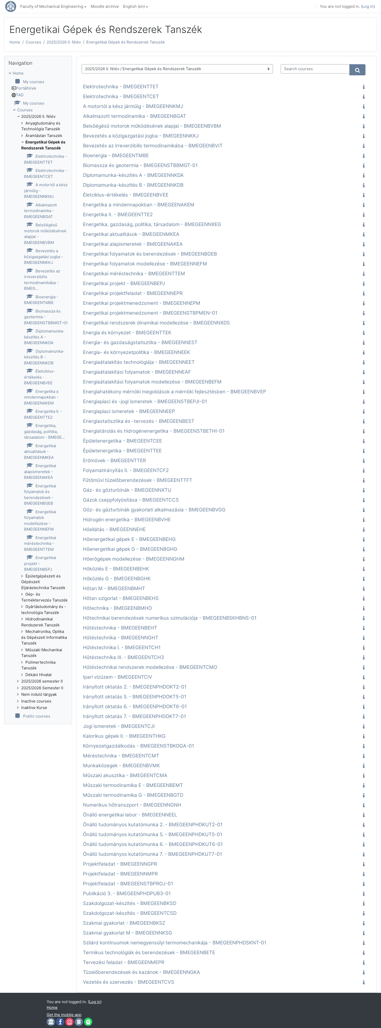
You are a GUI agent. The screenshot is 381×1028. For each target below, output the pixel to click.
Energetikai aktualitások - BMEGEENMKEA (131, 234)
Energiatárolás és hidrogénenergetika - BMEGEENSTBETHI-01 (154, 431)
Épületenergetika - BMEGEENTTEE (122, 451)
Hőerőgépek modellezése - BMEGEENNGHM (134, 559)
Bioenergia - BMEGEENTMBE (116, 155)
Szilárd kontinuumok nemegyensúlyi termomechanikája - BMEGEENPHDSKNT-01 (174, 943)
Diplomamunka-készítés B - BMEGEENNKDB (133, 185)
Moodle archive (105, 6)
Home (14, 42)
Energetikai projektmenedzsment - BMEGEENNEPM (141, 303)
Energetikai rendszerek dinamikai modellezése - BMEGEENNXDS (156, 323)
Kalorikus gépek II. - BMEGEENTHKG (124, 736)
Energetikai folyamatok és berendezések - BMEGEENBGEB (150, 254)
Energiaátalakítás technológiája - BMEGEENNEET (139, 362)
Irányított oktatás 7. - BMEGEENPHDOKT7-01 (134, 716)
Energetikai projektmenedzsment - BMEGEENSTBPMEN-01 (150, 313)
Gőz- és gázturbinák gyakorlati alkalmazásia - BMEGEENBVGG (154, 510)
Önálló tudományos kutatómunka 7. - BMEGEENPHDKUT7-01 (152, 854)
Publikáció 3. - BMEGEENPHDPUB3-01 (127, 893)
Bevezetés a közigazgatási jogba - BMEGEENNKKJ (141, 136)
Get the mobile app (64, 1014)
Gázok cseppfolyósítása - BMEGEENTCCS (131, 500)
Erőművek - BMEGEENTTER (114, 461)
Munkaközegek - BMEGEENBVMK (121, 766)
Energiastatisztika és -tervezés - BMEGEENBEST (138, 421)
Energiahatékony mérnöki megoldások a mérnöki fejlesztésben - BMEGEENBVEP (174, 392)
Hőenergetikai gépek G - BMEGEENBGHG (130, 549)
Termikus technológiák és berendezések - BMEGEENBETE (149, 952)
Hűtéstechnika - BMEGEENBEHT (120, 628)
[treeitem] (38, 394)
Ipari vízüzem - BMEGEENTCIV (117, 677)
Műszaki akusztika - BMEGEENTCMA (125, 775)
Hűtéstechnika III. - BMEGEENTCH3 (123, 657)
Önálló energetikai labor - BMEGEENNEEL (130, 815)
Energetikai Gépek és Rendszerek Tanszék (125, 42)
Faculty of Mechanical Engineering (51, 6)
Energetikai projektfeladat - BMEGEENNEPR (133, 293)
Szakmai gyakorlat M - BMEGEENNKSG (127, 933)
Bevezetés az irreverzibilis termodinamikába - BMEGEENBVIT (153, 146)
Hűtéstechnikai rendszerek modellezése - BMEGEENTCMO (150, 667)
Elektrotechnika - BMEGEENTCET (121, 96)
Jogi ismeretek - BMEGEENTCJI (119, 726)
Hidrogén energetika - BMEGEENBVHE (127, 520)
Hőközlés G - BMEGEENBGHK (117, 579)
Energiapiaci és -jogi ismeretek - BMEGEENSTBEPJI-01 (145, 401)
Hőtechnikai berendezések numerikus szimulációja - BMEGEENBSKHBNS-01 (170, 618)
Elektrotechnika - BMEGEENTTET (121, 87)
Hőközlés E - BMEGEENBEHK (116, 569)
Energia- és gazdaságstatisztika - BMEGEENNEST (140, 342)
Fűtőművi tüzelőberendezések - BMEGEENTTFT (137, 480)
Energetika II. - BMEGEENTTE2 (118, 215)
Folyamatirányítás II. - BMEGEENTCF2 (126, 470)
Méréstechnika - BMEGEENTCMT (121, 756)
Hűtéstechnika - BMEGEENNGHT (120, 638)
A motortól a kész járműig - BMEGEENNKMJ (133, 106)
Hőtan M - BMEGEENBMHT (114, 588)
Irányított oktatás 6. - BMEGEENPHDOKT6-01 (135, 707)
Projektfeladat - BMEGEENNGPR (120, 864)
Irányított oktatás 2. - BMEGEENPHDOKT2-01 (135, 687)
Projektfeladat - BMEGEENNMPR (120, 874)
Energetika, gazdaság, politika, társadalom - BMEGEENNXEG (152, 224)
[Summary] (364, 87)
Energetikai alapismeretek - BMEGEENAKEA (133, 244)
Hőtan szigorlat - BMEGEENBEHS (121, 598)
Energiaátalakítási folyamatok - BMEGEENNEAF (137, 372)
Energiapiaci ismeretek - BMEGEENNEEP (129, 411)
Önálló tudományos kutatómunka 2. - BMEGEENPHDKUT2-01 (153, 825)
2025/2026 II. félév (64, 42)
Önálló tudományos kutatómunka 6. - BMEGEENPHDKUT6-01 (153, 844)
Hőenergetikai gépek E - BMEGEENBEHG (129, 539)
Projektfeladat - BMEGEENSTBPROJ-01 (128, 884)
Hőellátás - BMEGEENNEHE (114, 529)
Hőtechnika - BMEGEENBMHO (117, 608)
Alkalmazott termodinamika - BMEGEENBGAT (134, 116)
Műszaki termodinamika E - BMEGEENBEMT (133, 785)
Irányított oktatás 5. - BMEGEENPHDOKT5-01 (134, 697)
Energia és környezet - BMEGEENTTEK (127, 333)
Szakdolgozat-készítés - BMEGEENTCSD (130, 913)
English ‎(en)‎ (134, 6)
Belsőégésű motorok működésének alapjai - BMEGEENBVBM (152, 126)
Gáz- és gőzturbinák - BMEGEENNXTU (127, 490)
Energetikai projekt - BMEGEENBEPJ (124, 283)
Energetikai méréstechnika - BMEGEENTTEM (134, 274)
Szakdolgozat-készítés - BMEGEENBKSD (129, 903)
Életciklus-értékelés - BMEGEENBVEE (125, 195)
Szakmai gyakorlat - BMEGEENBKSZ (124, 923)
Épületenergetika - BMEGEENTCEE (122, 441)
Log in (367, 6)
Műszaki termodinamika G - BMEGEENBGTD (133, 795)
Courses (33, 42)
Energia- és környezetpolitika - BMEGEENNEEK (136, 352)
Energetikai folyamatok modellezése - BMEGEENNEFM (145, 264)
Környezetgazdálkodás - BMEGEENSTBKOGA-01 (138, 746)
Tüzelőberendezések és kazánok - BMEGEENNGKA (141, 972)
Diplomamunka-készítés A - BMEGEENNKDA (133, 175)
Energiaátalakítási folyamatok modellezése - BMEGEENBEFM (152, 382)
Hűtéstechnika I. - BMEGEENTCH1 (122, 647)
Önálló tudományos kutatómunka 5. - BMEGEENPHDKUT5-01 (152, 834)
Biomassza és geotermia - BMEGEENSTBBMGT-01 (140, 165)
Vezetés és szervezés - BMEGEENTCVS (128, 982)
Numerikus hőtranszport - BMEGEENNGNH (132, 805)
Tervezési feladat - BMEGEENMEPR (123, 962)
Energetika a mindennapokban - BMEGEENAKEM (138, 205)
